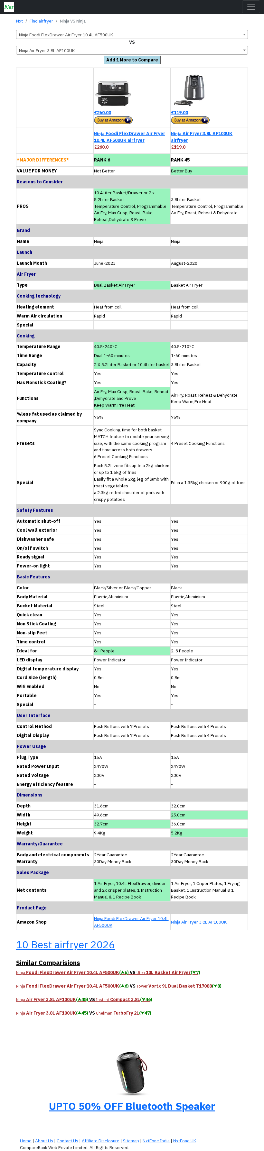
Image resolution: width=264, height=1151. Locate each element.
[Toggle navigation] (251, 6)
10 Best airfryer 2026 (65, 944)
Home (26, 1141)
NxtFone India (156, 1141)
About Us (44, 1141)
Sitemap (131, 1141)
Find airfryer (41, 21)
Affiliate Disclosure (100, 1141)
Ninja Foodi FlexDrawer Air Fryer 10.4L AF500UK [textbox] (66, 35)
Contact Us (67, 1141)
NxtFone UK (184, 1141)
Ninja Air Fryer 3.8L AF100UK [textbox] (47, 50)
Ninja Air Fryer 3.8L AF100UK (199, 922)
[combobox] (132, 34)
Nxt (19, 21)
